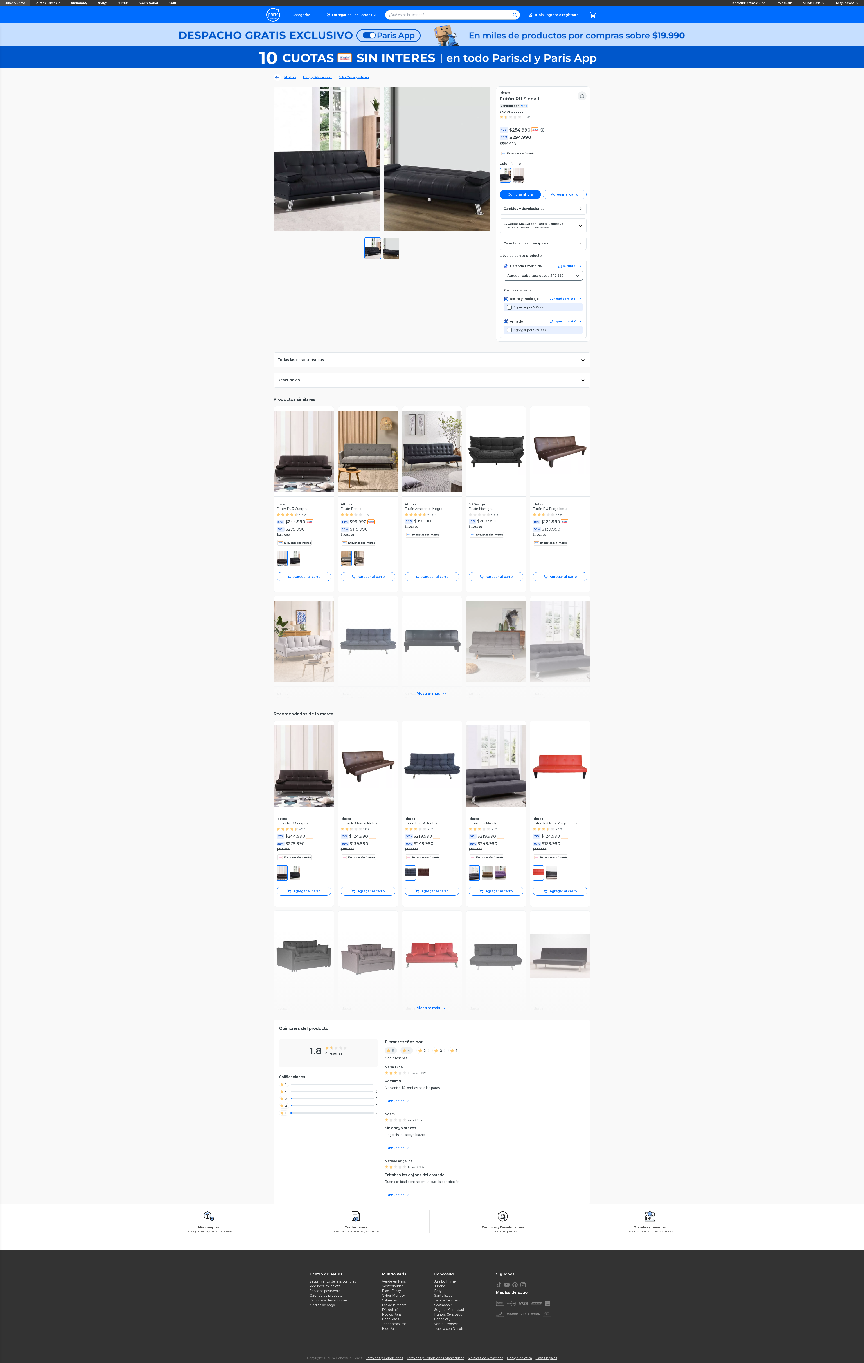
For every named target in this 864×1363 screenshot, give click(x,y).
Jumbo (439, 1286)
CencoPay (442, 1319)
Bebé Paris (390, 1319)
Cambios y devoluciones (329, 1300)
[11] (551, 873)
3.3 (557, 829)
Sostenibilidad (393, 1286)
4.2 (429, 514)
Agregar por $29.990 (529, 330)
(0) (496, 514)
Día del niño (391, 1310)
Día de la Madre (394, 1305)
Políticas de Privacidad (485, 1358)
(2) (367, 514)
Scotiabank (443, 1305)
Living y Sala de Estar (317, 77)
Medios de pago (322, 1305)
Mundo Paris (811, 3)
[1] (295, 558)
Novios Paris (784, 3)
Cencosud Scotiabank (745, 3)
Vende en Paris (394, 1281)
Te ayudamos (844, 3)
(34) (434, 514)
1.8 (524, 117)
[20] (474, 873)
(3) (305, 514)
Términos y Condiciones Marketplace (435, 1358)
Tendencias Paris (395, 1324)
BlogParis (389, 1329)
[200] (282, 558)
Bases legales (546, 1358)
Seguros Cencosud (449, 1310)
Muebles (290, 77)
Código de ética (519, 1358)
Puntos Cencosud (48, 3)
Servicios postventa (325, 1291)
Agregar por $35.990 (529, 307)
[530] (500, 873)
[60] (346, 558)
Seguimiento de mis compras (333, 1281)
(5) (561, 514)
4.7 (301, 514)
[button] (351, 14)
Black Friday (391, 1291)
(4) (528, 117)
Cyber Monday (393, 1296)
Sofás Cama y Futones (354, 77)
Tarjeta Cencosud (447, 1300)
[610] (538, 873)
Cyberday (389, 1300)
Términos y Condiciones (384, 1358)
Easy (438, 1291)
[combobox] (543, 276)
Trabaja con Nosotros (450, 1329)
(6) (431, 829)
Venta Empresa (446, 1324)
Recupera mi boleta (325, 1286)
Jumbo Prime (15, 3)
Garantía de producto (326, 1296)
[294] (359, 558)
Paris (523, 105)
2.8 (557, 514)
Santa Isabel (443, 1296)
